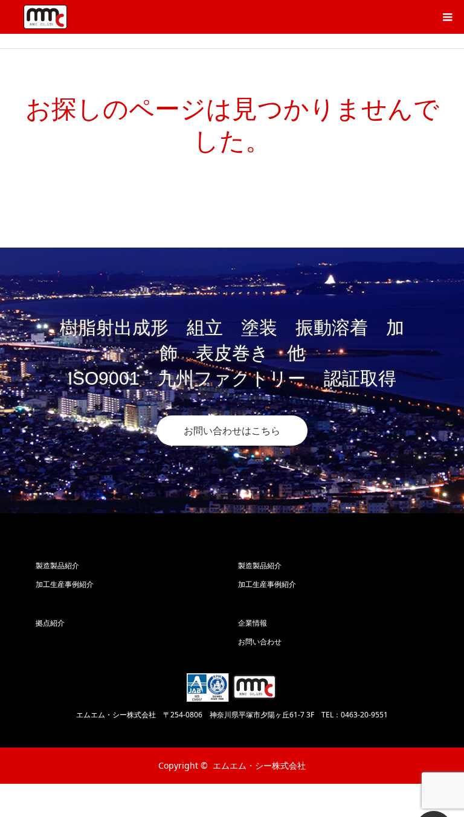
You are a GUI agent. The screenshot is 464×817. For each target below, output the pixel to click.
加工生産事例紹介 (65, 584)
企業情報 (252, 623)
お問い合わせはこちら (232, 430)
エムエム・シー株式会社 (259, 765)
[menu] (447, 17)
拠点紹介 (50, 623)
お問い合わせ (260, 641)
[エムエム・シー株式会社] (45, 17)
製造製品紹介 (57, 565)
